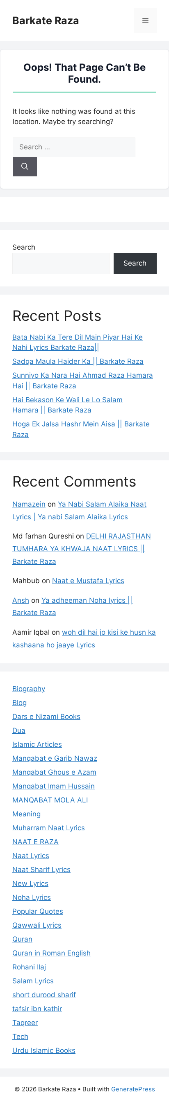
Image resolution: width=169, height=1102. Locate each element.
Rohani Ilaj (29, 967)
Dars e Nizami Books (46, 716)
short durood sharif (44, 995)
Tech (20, 1036)
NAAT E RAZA (35, 842)
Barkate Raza (45, 20)
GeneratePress (133, 1089)
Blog (19, 703)
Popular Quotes (37, 911)
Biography (28, 689)
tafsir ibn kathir (37, 1009)
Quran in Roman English (51, 953)
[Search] (25, 167)
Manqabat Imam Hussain (53, 786)
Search (23, 247)
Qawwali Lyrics (37, 925)
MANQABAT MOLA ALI (50, 800)
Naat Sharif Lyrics (41, 869)
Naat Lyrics (30, 856)
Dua (18, 730)
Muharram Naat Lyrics (48, 828)
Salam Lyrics (33, 981)
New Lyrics (30, 883)
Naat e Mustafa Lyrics (88, 581)
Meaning (26, 814)
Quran (22, 939)
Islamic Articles (37, 744)
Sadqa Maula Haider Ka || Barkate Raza (78, 361)
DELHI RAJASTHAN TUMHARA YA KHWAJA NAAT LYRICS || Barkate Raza (81, 548)
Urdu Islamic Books (43, 1050)
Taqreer (25, 1023)
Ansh (20, 600)
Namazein (29, 504)
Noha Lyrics (31, 897)
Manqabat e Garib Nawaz (54, 758)
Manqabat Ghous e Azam (54, 772)
